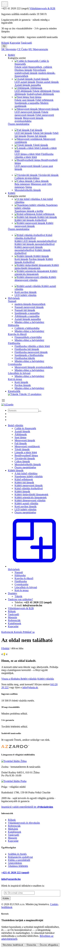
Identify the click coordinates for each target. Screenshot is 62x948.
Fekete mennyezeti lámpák (31, 113)
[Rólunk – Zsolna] (14, 761)
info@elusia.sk (30, 687)
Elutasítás (31, 945)
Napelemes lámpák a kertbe (29, 211)
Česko (22, 49)
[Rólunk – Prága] (13, 781)
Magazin (12, 837)
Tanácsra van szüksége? (20, 599)
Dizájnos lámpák (23, 70)
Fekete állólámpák (42, 91)
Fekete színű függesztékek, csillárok (33, 67)
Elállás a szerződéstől (19, 860)
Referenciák (14, 825)
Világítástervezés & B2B (42, 8)
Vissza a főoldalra (11, 678)
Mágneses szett (38, 184)
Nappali (12, 301)
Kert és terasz (15, 379)
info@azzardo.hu (11, 879)
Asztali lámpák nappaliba (28, 85)
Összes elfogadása (49, 945)
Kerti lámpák (21, 259)
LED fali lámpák (23, 133)
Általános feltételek (18, 866)
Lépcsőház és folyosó (19, 373)
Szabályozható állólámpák (40, 94)
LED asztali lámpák (25, 82)
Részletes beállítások (13, 945)
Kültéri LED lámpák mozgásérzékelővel (36, 241)
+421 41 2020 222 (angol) (15, 872)
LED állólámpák (23, 91)
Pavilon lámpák (37, 259)
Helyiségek (14, 298)
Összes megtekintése (25, 467)
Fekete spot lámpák (25, 100)
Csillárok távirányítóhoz (27, 178)
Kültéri (11, 193)
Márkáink (13, 828)
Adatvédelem (15, 863)
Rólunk (5, 42)
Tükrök (30, 394)
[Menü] (3, 401)
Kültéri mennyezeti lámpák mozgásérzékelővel (29, 249)
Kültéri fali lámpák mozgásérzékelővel (35, 244)
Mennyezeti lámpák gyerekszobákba (29, 119)
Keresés (18, 632)
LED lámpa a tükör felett (28, 154)
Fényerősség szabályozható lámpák (30, 71)
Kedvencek (7, 632)
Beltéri (11, 55)
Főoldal (5, 648)
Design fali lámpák (36, 136)
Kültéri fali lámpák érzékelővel (31, 220)
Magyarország (38, 49)
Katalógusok (14, 831)
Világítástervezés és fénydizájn (24, 822)
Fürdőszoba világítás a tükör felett (34, 155)
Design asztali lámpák (47, 82)
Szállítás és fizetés (17, 854)
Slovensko (8, 49)
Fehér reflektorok (44, 100)
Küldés (6, 898)
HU (4, 46)
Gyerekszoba (15, 364)
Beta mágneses (22, 184)
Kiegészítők (14, 391)
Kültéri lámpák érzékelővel (34, 261)
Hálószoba (13, 325)
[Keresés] (40, 411)
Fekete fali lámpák (42, 133)
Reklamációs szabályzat (20, 857)
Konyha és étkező (17, 334)
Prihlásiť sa (29, 632)
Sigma (28, 187)
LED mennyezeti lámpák (28, 112)
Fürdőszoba (14, 343)
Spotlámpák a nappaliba (27, 103)
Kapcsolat (15, 42)
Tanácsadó (26, 42)
